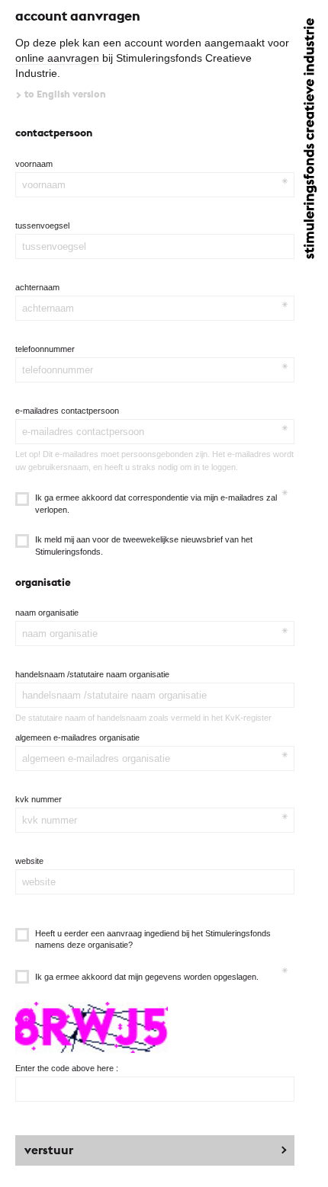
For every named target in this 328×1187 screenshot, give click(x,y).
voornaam (34, 163)
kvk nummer (38, 799)
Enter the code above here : (66, 1068)
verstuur (48, 1150)
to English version (65, 94)
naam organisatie (47, 612)
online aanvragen (57, 58)
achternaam (37, 287)
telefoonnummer (45, 349)
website (29, 860)
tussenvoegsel (42, 225)
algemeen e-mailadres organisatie (77, 737)
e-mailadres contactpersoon (67, 410)
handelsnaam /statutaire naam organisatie (92, 674)
